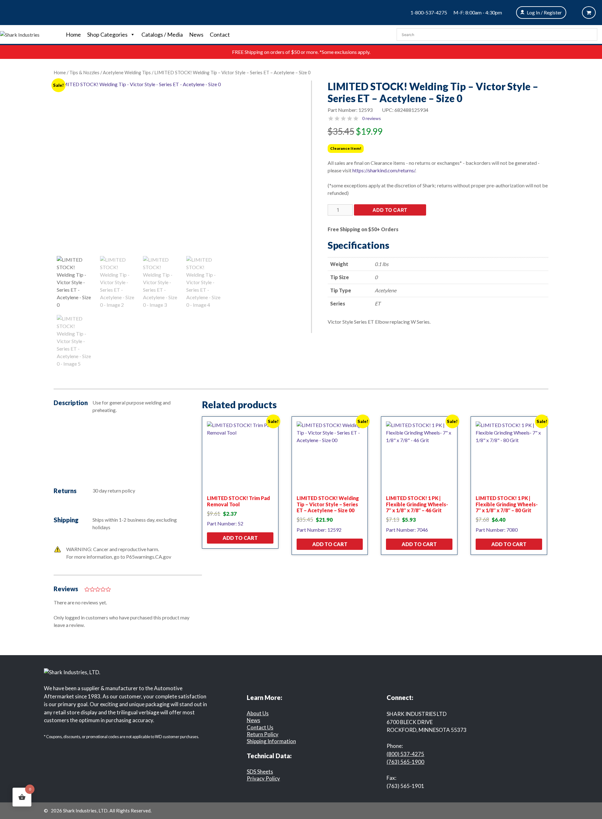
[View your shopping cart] (589, 12)
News (196, 34)
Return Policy (262, 734)
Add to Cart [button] (240, 538)
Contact (220, 34)
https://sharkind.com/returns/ (383, 170)
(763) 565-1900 (405, 762)
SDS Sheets (260, 771)
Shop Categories (107, 34)
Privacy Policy (263, 778)
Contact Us (260, 727)
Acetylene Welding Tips (127, 72)
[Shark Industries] (20, 34)
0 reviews (371, 118)
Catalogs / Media (162, 34)
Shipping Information (271, 741)
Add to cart (389, 210)
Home (73, 34)
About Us (258, 713)
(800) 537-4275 (405, 754)
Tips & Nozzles (84, 72)
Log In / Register (544, 12)
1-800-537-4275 (428, 12)
